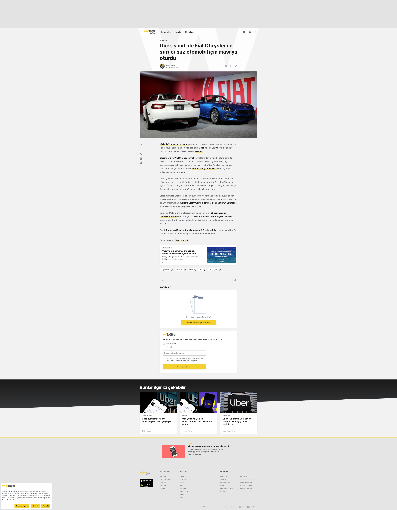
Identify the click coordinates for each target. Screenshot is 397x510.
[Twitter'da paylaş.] (141, 159)
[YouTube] (234, 507)
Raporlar (163, 488)
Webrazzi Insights (166, 479)
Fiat (201, 270)
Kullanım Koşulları (246, 488)
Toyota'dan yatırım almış (204, 168)
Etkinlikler (189, 32)
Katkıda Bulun (225, 482)
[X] (225, 507)
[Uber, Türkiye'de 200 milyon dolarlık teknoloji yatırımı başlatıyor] (238, 402)
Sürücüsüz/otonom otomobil (174, 144)
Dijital (182, 476)
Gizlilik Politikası (246, 485)
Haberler (163, 476)
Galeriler (163, 485)
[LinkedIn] (230, 507)
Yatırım (184, 416)
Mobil (162, 40)
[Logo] (149, 32)
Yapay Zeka (184, 491)
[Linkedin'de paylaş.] (141, 163)
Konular (178, 32)
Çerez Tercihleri (246, 482)
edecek (199, 151)
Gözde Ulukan (187, 431)
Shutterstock (181, 240)
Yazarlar (223, 479)
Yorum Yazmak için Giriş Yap (198, 323)
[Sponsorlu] (221, 255)
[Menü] (141, 33)
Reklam (222, 485)
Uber (201, 148)
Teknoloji (179, 270)
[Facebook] (248, 507)
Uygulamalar (165, 270)
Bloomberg (165, 158)
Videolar (163, 482)
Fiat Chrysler (213, 270)
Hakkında (223, 476)
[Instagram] (239, 507)
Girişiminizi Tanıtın (226, 488)
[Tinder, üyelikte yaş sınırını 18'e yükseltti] (173, 451)
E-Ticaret (183, 479)
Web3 (182, 497)
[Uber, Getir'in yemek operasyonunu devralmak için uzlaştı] (198, 402)
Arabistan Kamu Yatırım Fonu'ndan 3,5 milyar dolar (191, 230)
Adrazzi (164, 262)
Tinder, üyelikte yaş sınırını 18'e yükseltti (208, 446)
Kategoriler (166, 32)
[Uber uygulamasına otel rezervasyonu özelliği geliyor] (158, 402)
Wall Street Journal (184, 158)
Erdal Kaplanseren (194, 454)
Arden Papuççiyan (229, 431)
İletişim (223, 491)
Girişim (182, 482)
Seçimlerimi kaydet (184, 367)
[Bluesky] (243, 507)
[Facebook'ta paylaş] (141, 154)
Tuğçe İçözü (146, 431)
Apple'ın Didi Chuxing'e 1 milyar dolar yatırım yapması (207, 203)
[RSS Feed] (253, 507)
